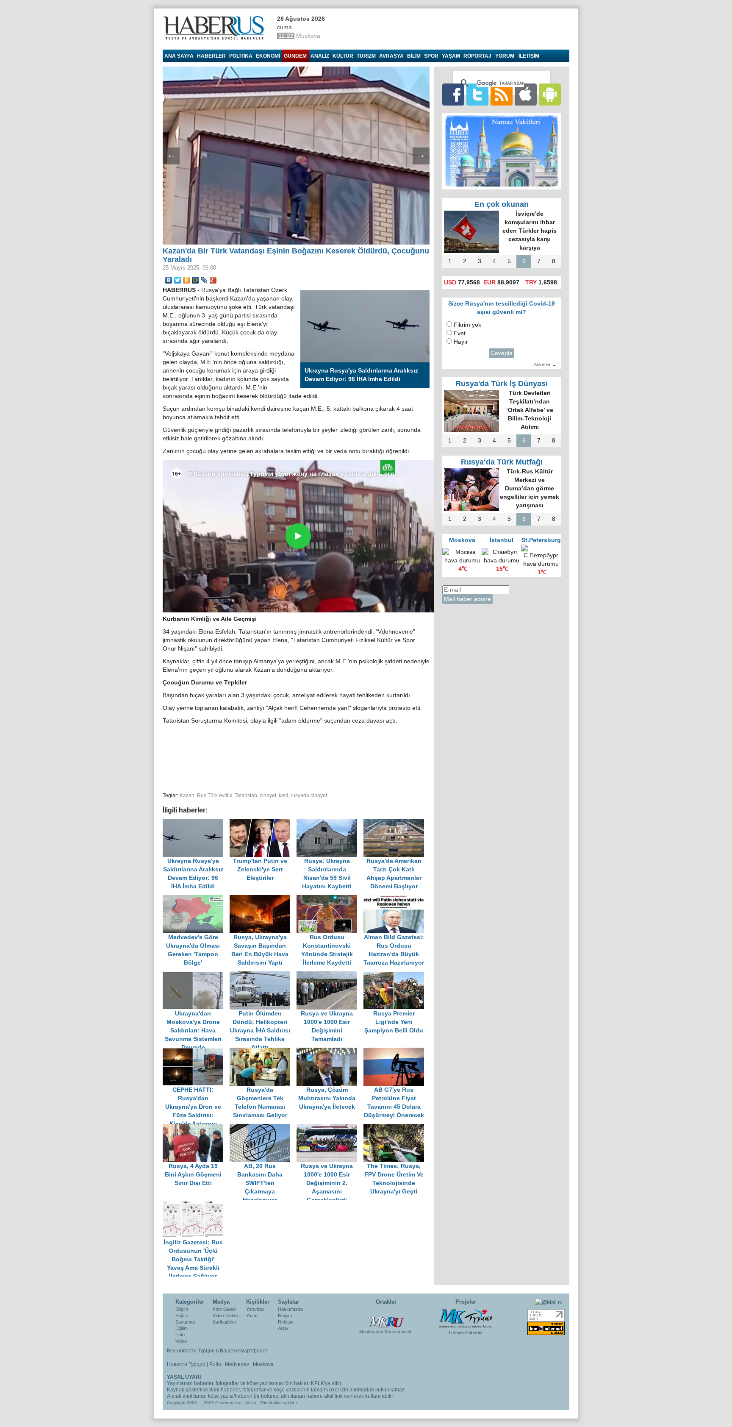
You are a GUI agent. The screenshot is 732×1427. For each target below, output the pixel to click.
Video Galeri (225, 1315)
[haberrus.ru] (216, 28)
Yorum (504, 56)
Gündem (295, 56)
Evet (460, 333)
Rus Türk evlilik (214, 795)
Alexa (250, 1402)
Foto (180, 1334)
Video (181, 1341)
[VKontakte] (168, 280)
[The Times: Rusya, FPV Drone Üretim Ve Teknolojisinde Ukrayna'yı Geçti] (396, 1128)
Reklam (286, 1321)
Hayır (461, 342)
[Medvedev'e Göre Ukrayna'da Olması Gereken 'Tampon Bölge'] (196, 899)
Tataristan (246, 795)
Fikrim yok (467, 325)
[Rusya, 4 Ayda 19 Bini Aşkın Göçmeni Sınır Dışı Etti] (196, 1128)
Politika (240, 56)
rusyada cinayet (309, 795)
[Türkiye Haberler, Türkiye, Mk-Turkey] (465, 1318)
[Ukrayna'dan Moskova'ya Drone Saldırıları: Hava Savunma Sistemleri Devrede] (196, 975)
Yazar (252, 1315)
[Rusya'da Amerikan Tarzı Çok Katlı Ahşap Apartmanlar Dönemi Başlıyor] (396, 823)
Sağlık (181, 1315)
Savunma (185, 1321)
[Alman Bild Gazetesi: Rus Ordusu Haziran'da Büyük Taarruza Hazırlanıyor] (396, 899)
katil (283, 795)
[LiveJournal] (204, 280)
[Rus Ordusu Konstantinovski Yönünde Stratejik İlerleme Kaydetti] (330, 899)
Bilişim (181, 1309)
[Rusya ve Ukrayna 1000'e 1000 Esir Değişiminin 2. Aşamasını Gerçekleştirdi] (330, 1128)
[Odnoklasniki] (186, 280)
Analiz (320, 56)
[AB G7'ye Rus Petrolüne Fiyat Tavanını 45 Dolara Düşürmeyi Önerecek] (396, 1052)
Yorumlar (255, 1309)
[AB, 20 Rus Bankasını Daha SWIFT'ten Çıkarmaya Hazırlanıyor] (263, 1128)
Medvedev (237, 1364)
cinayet (268, 795)
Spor (431, 56)
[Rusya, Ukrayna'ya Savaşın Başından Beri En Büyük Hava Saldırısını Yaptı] (263, 899)
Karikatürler (224, 1321)
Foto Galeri (224, 1309)
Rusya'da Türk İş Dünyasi (501, 383)
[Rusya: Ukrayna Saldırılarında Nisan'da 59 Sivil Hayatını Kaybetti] (330, 823)
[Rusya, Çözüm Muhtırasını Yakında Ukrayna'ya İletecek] (330, 1052)
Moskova (263, 1364)
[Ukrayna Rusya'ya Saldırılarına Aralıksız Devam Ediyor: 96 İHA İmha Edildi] (196, 823)
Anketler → (545, 364)
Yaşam (451, 56)
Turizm (366, 56)
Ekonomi (268, 56)
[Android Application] (550, 94)
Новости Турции (186, 1364)
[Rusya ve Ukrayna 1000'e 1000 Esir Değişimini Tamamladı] (330, 975)
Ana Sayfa (179, 56)
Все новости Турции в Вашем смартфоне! (217, 1351)
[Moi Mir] (195, 280)
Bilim (414, 56)
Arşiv (283, 1328)
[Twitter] (177, 280)
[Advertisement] (296, 757)
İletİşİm (528, 56)
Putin (215, 1364)
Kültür (343, 56)
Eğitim (181, 1328)
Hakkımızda (290, 1309)
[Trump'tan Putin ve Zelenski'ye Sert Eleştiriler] (263, 823)
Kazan (187, 795)
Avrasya (391, 56)
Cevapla (502, 353)
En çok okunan (501, 204)
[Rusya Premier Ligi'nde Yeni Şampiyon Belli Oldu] (396, 975)
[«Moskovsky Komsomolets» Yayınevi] (386, 1318)
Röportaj (477, 56)
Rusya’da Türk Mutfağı (502, 462)
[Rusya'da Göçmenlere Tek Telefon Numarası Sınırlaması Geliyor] (263, 1052)
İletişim (285, 1315)
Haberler (211, 56)
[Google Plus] (213, 280)
